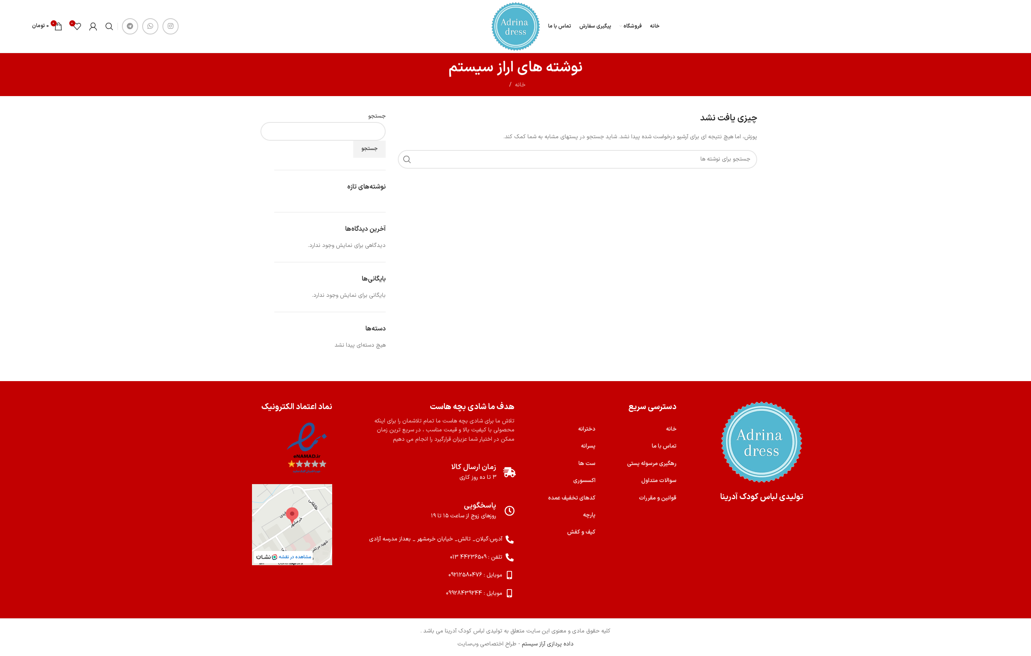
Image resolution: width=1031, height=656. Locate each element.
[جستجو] (109, 26)
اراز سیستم (481, 68)
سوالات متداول (659, 480)
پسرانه (588, 446)
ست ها (587, 463)
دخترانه (587, 429)
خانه (520, 85)
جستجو (377, 116)
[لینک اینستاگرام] (170, 26)
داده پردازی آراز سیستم (548, 644)
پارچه (589, 515)
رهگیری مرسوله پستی (652, 463)
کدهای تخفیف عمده (572, 498)
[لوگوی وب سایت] (515, 26)
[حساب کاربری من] (93, 26)
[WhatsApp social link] (150, 26)
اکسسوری (584, 480)
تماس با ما (664, 446)
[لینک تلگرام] (130, 26)
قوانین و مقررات (658, 498)
